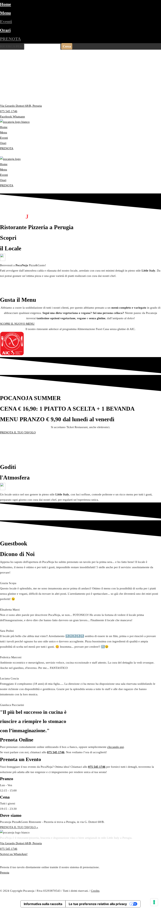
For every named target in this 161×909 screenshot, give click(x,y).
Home (5, 4)
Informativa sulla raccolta (43, 904)
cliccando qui (115, 747)
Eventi (6, 21)
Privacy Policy (133, 896)
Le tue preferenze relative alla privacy (98, 904)
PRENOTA (10, 38)
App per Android (10, 885)
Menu (5, 12)
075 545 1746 (55, 752)
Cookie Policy (152, 896)
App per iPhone (34, 885)
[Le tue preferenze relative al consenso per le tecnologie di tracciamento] (154, 902)
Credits (95, 890)
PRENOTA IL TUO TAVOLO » (19, 827)
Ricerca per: (11, 46)
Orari (5, 30)
